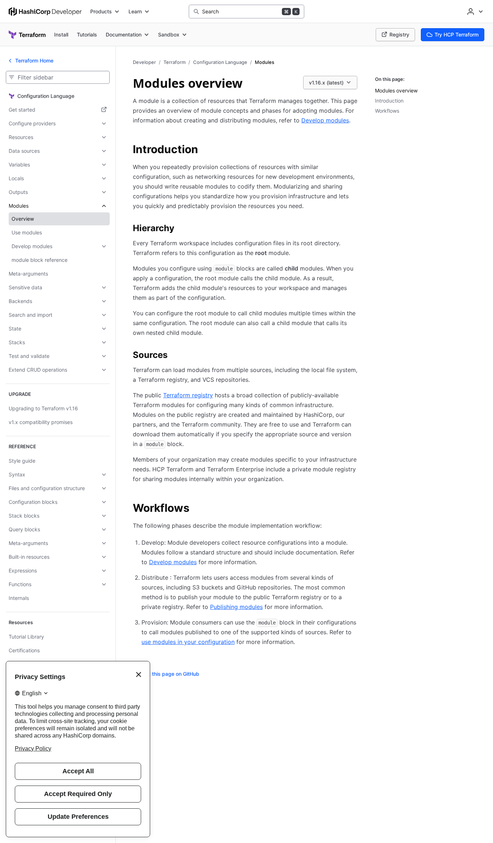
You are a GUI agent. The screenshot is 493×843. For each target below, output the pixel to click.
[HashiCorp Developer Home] (45, 11)
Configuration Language (220, 62)
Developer (144, 62)
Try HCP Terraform (457, 34)
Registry (399, 34)
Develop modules (325, 120)
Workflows (387, 111)
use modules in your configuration (188, 641)
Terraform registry (188, 395)
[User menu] (474, 11)
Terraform (174, 62)
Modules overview (396, 90)
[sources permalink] (174, 356)
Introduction (389, 101)
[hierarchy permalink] (181, 229)
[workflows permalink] (196, 509)
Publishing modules (236, 606)
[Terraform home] (27, 34)
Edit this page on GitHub (170, 674)
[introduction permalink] (205, 150)
